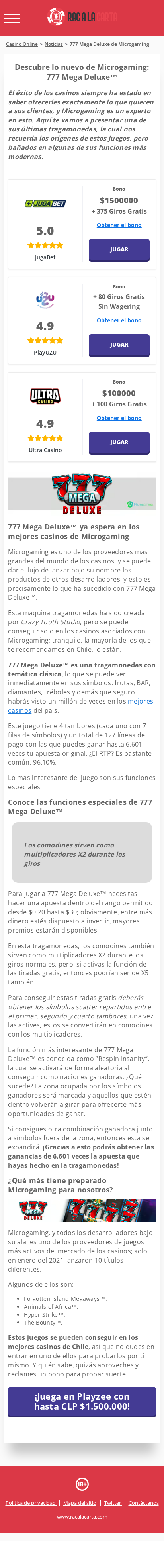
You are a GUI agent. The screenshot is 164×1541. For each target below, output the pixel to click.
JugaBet (45, 257)
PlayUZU (45, 352)
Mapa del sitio (79, 1502)
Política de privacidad (31, 1502)
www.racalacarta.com (82, 1516)
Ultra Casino (45, 450)
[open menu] (12, 18)
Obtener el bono (119, 225)
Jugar (119, 249)
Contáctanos (144, 1502)
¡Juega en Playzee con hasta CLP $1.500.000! (82, 1401)
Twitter (113, 1502)
